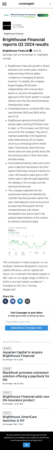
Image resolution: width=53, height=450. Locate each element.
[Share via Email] (28, 301)
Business (7, 348)
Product (7, 392)
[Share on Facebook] (13, 301)
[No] (49, 440)
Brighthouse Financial (13, 33)
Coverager (17, 25)
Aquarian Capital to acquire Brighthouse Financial (22, 354)
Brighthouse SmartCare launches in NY (20, 418)
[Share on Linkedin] (20, 301)
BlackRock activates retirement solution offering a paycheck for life (26, 376)
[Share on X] (6, 301)
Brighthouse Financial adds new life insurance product (26, 398)
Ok (26, 445)
